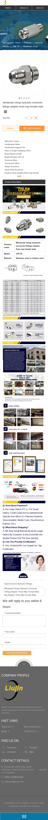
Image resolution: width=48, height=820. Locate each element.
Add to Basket (34, 128)
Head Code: (10, 170)
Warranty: (9, 141)
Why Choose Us (32, 726)
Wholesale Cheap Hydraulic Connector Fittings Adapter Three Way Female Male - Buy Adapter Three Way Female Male (22, 591)
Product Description (13, 182)
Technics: (9, 160)
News (4, 731)
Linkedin (11, 751)
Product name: (11, 173)
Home (8, 8)
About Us (24, 8)
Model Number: (11, 157)
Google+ (34, 747)
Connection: (10, 163)
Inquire (10, 128)
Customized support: (13, 147)
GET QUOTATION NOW (17, 653)
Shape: (8, 166)
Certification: (10, 144)
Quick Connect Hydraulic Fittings (18, 584)
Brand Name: (10, 154)
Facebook (12, 747)
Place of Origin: (11, 151)
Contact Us (29, 731)
